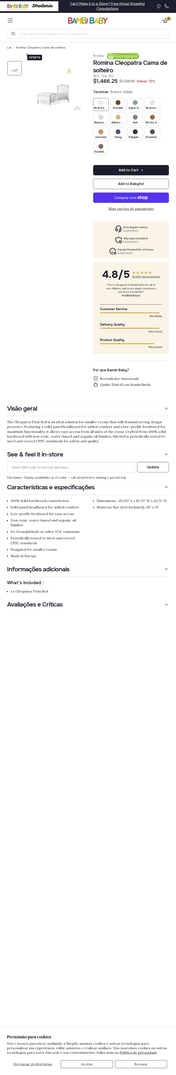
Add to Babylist (131, 184)
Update (153, 467)
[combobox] (90, 33)
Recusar (141, 1064)
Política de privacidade (138, 1052)
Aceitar (87, 1064)
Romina (98, 56)
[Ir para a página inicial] (88, 20)
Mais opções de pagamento (131, 208)
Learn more (130, 230)
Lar (9, 47)
